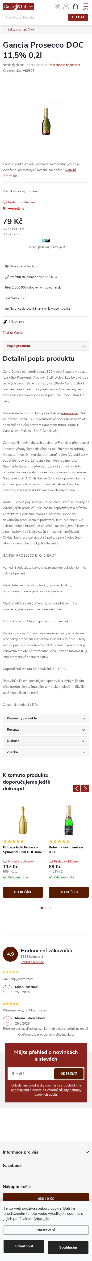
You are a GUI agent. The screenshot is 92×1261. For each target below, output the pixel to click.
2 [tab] (46, 908)
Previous (76, 788)
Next (85, 788)
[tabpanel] (23, 849)
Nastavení (46, 1230)
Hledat (78, 17)
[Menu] (85, 6)
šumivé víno (69, 413)
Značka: (13, 333)
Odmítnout (24, 1246)
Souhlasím (68, 1247)
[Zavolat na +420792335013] (57, 7)
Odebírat (68, 1073)
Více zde (41, 1218)
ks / (46, 1198)
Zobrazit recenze (32, 962)
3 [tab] (50, 908)
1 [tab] (42, 908)
